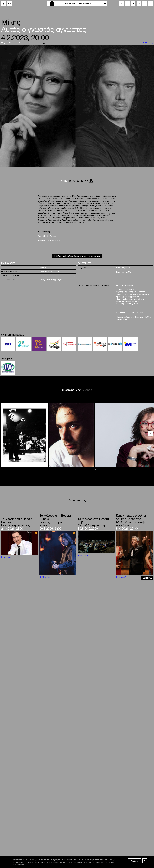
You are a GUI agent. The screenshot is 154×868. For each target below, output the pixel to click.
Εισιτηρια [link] (147, 578)
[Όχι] (144, 860)
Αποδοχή (134, 860)
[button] (150, 433)
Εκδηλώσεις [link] (32, 42)
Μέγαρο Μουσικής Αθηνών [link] (13, 42)
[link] (3, 3)
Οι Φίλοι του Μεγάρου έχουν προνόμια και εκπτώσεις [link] (77, 256)
